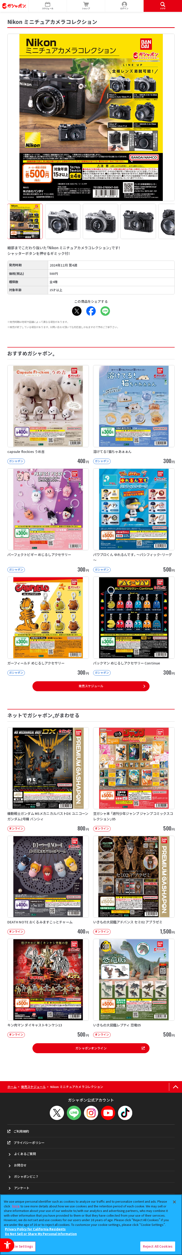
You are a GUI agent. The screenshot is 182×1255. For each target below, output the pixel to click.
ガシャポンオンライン (90, 1048)
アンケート (21, 1188)
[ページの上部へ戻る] (175, 1086)
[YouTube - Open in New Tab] (108, 1113)
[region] (91, 1224)
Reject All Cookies (158, 1246)
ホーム (12, 1086)
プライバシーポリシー (29, 1142)
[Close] (174, 1202)
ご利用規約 (21, 1131)
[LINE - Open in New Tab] (105, 311)
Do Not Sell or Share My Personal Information (41, 1234)
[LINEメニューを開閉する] (74, 1113)
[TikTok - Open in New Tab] (125, 1113)
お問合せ (20, 1165)
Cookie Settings (19, 1246)
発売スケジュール (91, 686)
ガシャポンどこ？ (26, 1176)
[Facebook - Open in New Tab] (91, 311)
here (16, 1206)
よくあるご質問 (25, 1153)
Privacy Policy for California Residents (35, 1229)
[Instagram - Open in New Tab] (91, 1113)
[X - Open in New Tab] (77, 311)
